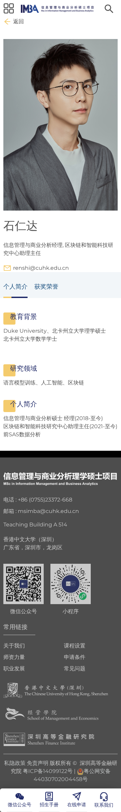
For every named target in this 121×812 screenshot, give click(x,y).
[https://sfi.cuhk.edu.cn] (48, 739)
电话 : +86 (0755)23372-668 (37, 499)
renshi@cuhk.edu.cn (41, 268)
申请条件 (74, 657)
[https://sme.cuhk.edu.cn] (51, 714)
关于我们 (14, 645)
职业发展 (14, 668)
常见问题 (74, 668)
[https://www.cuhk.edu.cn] (55, 690)
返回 (18, 21)
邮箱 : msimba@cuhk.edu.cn (41, 511)
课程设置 (74, 645)
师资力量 (14, 657)
